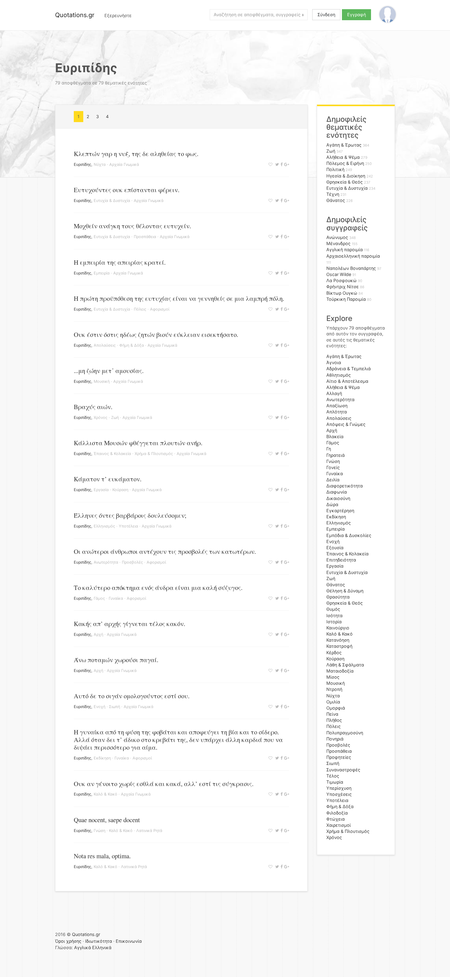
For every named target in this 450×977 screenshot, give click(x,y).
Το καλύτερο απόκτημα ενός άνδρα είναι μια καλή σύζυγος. (158, 587)
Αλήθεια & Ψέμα (343, 157)
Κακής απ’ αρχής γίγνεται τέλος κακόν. (129, 623)
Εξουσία (334, 547)
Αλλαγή (334, 393)
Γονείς (333, 467)
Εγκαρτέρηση (340, 510)
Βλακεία (334, 436)
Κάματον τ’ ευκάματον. (107, 479)
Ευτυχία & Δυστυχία (112, 200)
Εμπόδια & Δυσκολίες (348, 535)
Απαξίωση (336, 405)
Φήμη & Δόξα (131, 345)
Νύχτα (100, 164)
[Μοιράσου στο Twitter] (276, 164)
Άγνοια (333, 362)
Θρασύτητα (338, 596)
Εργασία (101, 489)
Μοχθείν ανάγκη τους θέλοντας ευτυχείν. (132, 226)
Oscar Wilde (338, 274)
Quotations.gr (74, 15)
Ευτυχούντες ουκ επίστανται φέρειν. (126, 189)
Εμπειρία (102, 273)
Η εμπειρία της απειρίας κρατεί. (120, 262)
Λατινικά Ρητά (149, 830)
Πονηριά (334, 738)
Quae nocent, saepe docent (107, 819)
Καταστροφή (339, 646)
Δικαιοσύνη (338, 498)
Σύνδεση (326, 14)
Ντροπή (334, 689)
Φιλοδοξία (337, 812)
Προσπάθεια (145, 236)
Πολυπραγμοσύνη (344, 732)
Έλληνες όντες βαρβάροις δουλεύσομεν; (130, 515)
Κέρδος (334, 652)
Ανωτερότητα (106, 562)
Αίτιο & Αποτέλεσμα (347, 381)
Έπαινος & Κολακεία (112, 453)
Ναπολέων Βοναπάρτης (351, 268)
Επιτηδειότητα (341, 559)
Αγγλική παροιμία (344, 249)
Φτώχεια (335, 819)
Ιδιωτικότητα (98, 941)
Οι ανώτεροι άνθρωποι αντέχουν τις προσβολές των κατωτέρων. (165, 551)
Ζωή (115, 417)
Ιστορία (334, 621)
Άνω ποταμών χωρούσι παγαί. (116, 659)
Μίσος (332, 677)
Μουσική (102, 381)
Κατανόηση (337, 640)
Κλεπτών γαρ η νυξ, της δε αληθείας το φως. (136, 153)
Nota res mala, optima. (102, 856)
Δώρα (332, 504)
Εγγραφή (356, 14)
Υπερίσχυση (338, 788)
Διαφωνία (336, 491)
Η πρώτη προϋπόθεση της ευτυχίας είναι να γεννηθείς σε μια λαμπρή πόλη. (179, 298)
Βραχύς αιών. (93, 406)
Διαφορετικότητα (344, 485)
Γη (328, 448)
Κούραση (120, 489)
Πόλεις (140, 309)
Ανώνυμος (337, 237)
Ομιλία (333, 701)
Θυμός (333, 609)
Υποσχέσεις (339, 794)
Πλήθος (334, 720)
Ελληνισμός (104, 526)
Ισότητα (334, 615)
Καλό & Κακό (105, 794)
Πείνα (332, 714)
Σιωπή (114, 706)
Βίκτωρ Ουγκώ (341, 293)
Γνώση (99, 830)
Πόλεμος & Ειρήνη (345, 163)
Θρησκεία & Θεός (344, 182)
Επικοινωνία (129, 941)
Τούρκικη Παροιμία (346, 299)
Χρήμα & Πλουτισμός (154, 453)
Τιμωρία (334, 782)
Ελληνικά (101, 947)
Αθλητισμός (338, 375)
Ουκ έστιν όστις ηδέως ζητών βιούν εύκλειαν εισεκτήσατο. (156, 334)
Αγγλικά (82, 947)
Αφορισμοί (159, 309)
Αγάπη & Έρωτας (344, 144)
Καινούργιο (337, 627)
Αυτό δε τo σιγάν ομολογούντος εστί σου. (131, 696)
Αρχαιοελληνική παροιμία (353, 256)
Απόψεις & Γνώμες (346, 424)
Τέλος (332, 775)
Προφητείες (338, 757)
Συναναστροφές (343, 769)
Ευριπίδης (82, 164)
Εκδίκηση (102, 758)
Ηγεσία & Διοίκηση (345, 175)
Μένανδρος (338, 243)
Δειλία (332, 479)
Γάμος (99, 598)
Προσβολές (132, 562)
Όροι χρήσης (68, 941)
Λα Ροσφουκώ (341, 280)
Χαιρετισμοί (338, 825)
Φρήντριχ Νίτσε (342, 286)
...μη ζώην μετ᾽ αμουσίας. (109, 370)
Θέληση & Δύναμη (344, 590)
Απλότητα (336, 411)
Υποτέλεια (128, 526)
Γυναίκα (116, 598)
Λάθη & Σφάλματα (345, 664)
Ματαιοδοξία (340, 670)
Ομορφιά (335, 707)
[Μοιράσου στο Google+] (286, 164)
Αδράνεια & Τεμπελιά (348, 368)
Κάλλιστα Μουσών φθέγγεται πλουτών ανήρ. (138, 442)
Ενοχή (99, 706)
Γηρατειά (335, 455)
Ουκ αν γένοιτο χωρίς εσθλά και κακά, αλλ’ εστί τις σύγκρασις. (163, 783)
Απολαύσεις (105, 345)
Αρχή (98, 634)
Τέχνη (332, 194)
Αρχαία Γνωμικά (124, 164)
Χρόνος (100, 417)
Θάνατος (335, 200)
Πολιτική (335, 169)
